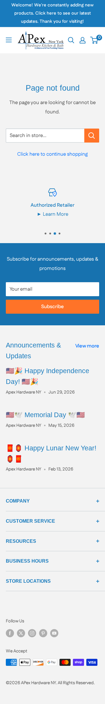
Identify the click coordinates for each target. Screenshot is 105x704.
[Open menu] (9, 40)
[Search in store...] (91, 136)
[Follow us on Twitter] (21, 633)
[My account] (82, 40)
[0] (94, 40)
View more (87, 346)
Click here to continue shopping (52, 154)
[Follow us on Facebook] (10, 633)
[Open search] (71, 40)
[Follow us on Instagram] (32, 633)
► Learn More (52, 214)
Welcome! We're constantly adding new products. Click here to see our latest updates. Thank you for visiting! (52, 13)
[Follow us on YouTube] (54, 633)
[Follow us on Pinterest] (43, 633)
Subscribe (52, 306)
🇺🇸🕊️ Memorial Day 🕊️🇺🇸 (45, 415)
